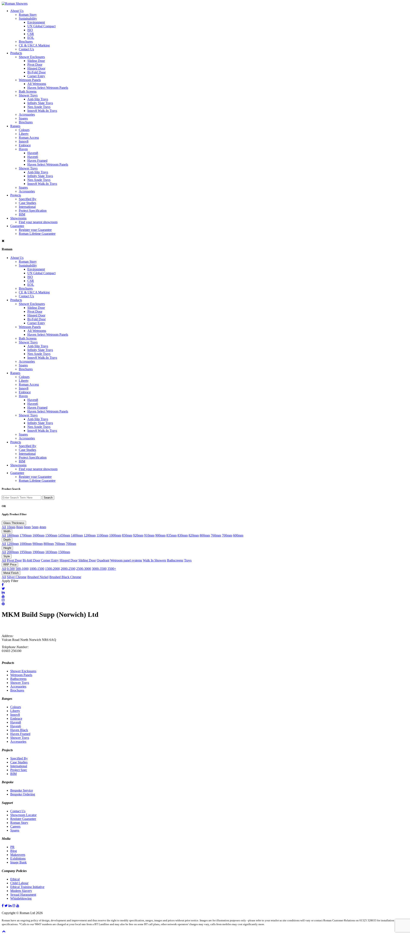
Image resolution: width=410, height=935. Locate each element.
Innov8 (23, 141)
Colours (24, 130)
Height (7, 548)
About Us (16, 11)
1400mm (77, 535)
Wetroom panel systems (126, 560)
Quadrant (103, 560)
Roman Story (28, 14)
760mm (216, 535)
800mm (205, 535)
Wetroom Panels (30, 80)
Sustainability (28, 18)
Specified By (27, 199)
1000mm (115, 535)
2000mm (13, 552)
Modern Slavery (21, 891)
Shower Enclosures (32, 57)
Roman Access (29, 137)
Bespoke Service (21, 790)
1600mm (38, 535)
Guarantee (17, 226)
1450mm (64, 535)
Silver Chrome (16, 577)
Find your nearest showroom (38, 222)
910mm (149, 535)
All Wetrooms (36, 84)
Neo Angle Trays (38, 107)
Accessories (27, 114)
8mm (19, 527)
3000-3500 (99, 568)
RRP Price (9, 564)
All (4, 527)
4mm (42, 527)
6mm (27, 527)
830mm (182, 535)
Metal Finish (11, 573)
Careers (15, 826)
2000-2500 (68, 568)
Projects (15, 195)
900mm (160, 535)
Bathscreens (175, 560)
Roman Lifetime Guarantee (37, 233)
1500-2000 (52, 568)
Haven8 (32, 153)
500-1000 (22, 568)
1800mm (13, 535)
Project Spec (18, 770)
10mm (11, 527)
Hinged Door (36, 68)
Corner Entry (36, 76)
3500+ (111, 568)
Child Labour (19, 883)
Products (16, 53)
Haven (23, 149)
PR (12, 847)
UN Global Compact (41, 26)
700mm (227, 535)
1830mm (51, 552)
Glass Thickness (13, 523)
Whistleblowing (21, 898)
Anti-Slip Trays (37, 99)
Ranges (15, 126)
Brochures (26, 41)
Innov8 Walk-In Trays (42, 110)
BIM (22, 214)
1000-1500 (36, 568)
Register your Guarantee (35, 230)
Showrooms (18, 218)
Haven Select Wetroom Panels (47, 87)
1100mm (102, 535)
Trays (188, 560)
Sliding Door (36, 61)
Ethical (15, 879)
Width (6, 531)
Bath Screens (28, 91)
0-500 (11, 568)
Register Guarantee (23, 819)
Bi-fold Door (31, 560)
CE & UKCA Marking (34, 45)
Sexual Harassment (23, 894)
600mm (238, 535)
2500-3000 (83, 568)
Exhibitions (18, 858)
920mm (138, 535)
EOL (30, 37)
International (27, 207)
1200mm (90, 535)
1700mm (26, 535)
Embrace (25, 145)
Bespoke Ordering (22, 794)
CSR (30, 34)
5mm (35, 527)
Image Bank (18, 862)
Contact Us (26, 49)
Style (6, 556)
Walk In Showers (154, 560)
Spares (23, 118)
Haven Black (19, 730)
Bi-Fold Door (36, 72)
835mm (171, 535)
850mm (127, 535)
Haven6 (32, 157)
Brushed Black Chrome (65, 577)
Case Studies (27, 203)
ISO (30, 30)
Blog (13, 851)
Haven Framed (37, 160)
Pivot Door (34, 64)
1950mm (26, 552)
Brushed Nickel (37, 577)
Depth (7, 539)
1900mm (38, 552)
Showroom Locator (23, 815)
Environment (36, 22)
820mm (194, 535)
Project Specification (33, 210)
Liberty (24, 134)
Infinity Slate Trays (40, 103)
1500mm (51, 535)
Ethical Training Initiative (27, 887)
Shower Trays (28, 95)
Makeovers (17, 854)
